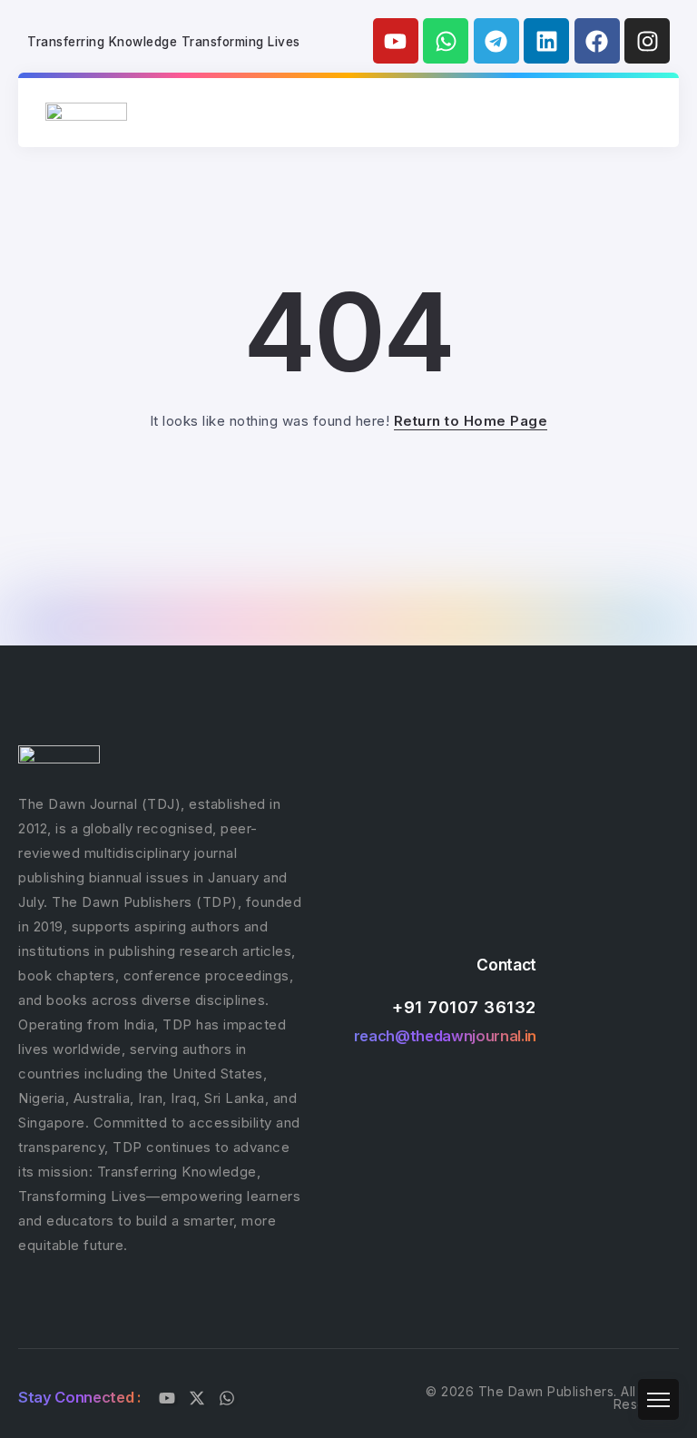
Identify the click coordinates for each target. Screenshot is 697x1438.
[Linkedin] (546, 41)
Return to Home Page (471, 420)
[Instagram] (647, 41)
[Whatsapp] (445, 41)
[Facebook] (597, 41)
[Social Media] (167, 1398)
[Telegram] (496, 41)
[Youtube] (395, 41)
